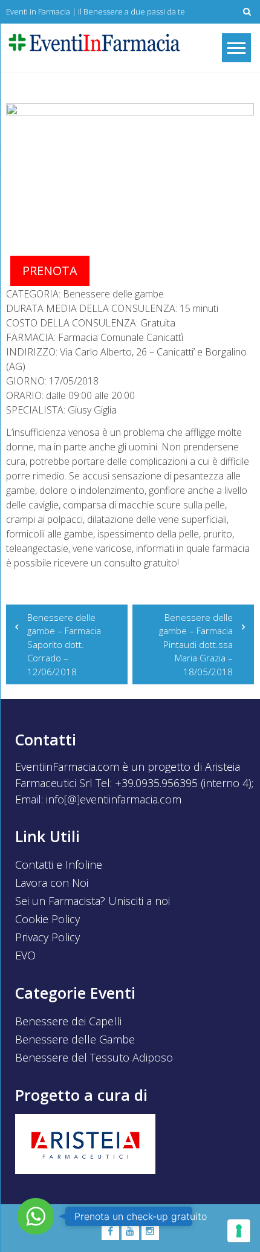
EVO (25, 955)
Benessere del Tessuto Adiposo (94, 1057)
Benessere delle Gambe (75, 1039)
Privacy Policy (47, 937)
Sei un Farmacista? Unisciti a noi (92, 901)
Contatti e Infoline (58, 864)
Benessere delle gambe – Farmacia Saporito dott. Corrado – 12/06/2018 (64, 644)
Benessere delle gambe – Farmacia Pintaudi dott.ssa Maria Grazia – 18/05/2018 (196, 644)
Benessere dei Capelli (68, 1021)
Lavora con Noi (51, 882)
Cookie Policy (47, 919)
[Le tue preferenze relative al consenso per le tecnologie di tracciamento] (238, 1230)
